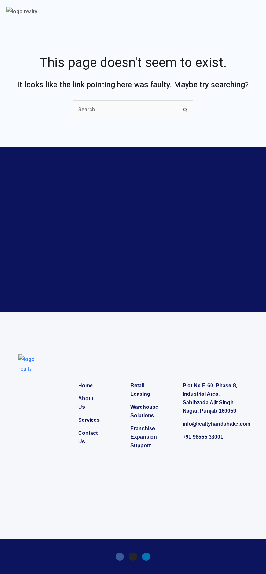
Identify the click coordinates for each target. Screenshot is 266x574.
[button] (254, 13)
